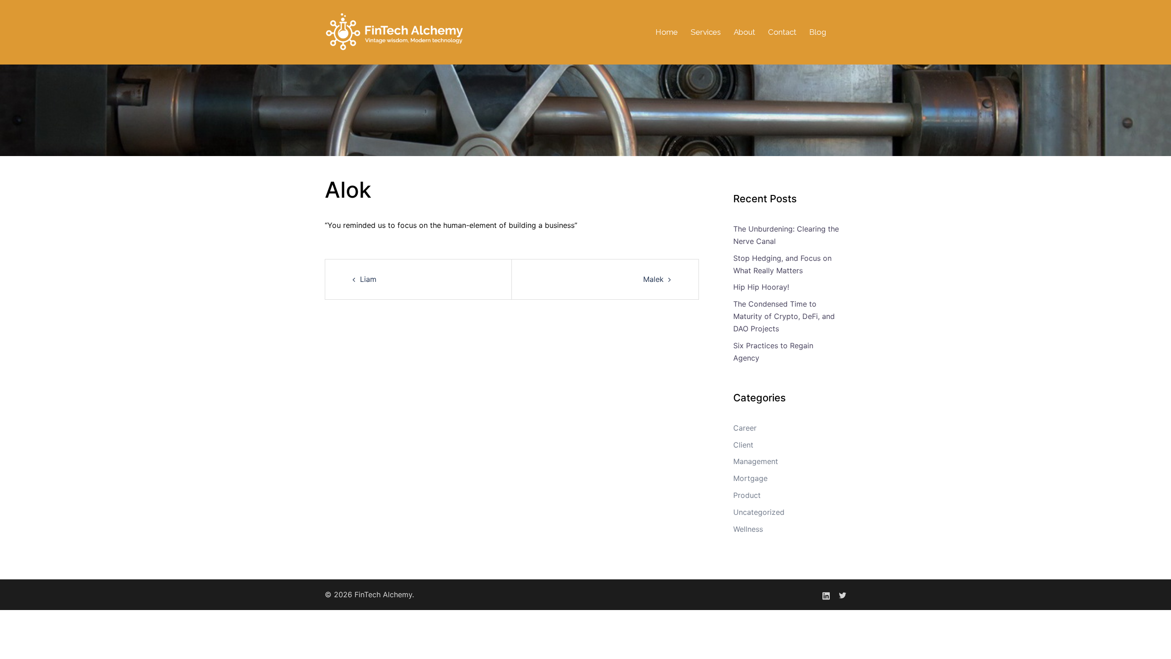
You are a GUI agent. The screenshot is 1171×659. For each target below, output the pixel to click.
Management (755, 461)
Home (666, 32)
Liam (368, 279)
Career (745, 427)
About (744, 32)
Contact (782, 32)
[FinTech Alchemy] (395, 31)
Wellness (748, 529)
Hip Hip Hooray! (761, 287)
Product (747, 495)
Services (706, 32)
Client (743, 444)
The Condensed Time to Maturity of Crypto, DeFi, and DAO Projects (784, 316)
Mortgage (750, 478)
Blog (817, 32)
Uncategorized (758, 512)
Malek (653, 279)
